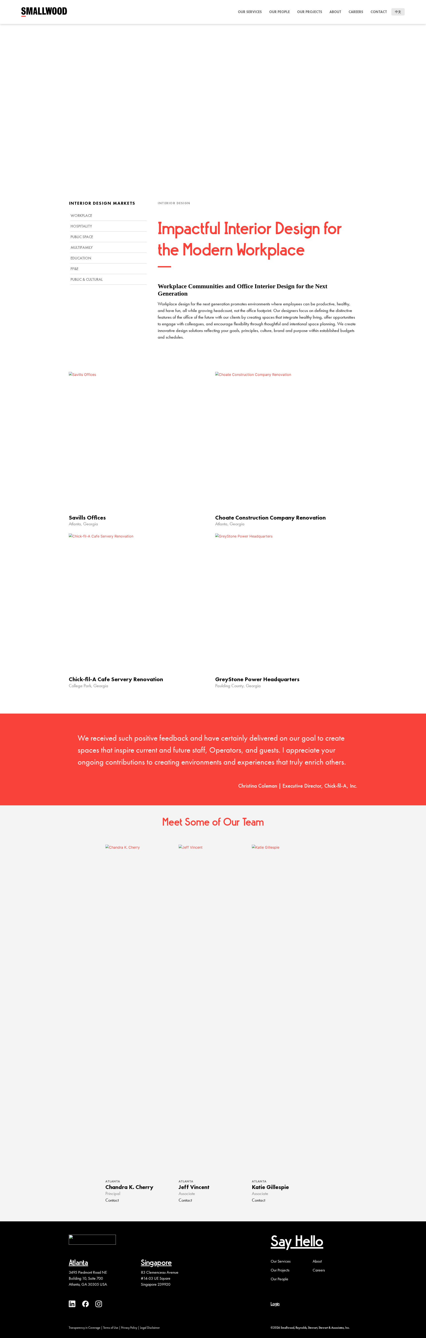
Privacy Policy (129, 1328)
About (335, 12)
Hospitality (81, 226)
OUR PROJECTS (309, 12)
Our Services (280, 1261)
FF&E (74, 268)
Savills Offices (87, 517)
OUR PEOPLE (279, 12)
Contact (379, 12)
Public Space (82, 236)
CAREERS (356, 12)
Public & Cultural (87, 279)
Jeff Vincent (194, 1187)
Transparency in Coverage (84, 1328)
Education (81, 258)
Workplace (81, 215)
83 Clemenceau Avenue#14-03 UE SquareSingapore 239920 (159, 1278)
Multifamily (82, 247)
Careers (319, 1270)
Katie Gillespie (270, 1187)
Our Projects (280, 1270)
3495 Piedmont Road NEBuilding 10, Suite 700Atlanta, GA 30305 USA (88, 1278)
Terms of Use (110, 1328)
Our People (279, 1279)
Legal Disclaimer (150, 1328)
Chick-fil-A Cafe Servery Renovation (116, 679)
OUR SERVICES (250, 12)
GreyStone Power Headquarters (257, 679)
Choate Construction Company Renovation (270, 517)
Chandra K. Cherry (129, 1187)
